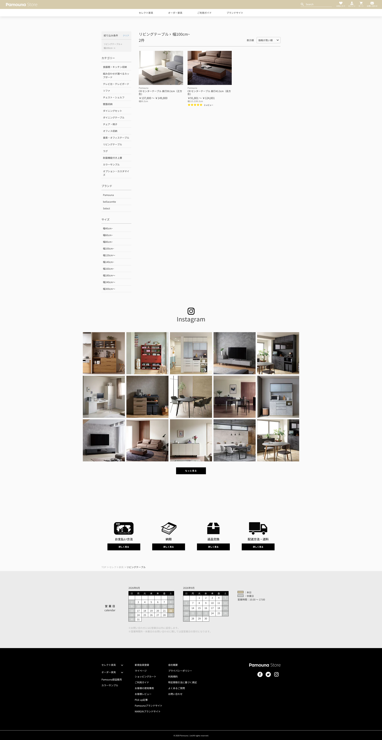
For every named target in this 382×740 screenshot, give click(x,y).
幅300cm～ (109, 289)
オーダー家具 (175, 12)
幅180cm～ (109, 275)
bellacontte (109, 201)
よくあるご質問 (176, 688)
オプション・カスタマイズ (116, 173)
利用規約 (173, 676)
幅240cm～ (109, 282)
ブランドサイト (235, 12)
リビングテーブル (112, 44)
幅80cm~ (108, 242)
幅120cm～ (109, 255)
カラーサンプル (111, 164)
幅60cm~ (108, 235)
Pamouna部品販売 (111, 679)
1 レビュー (208, 105)
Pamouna (108, 195)
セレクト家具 (146, 12)
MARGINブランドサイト (148, 711)
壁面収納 (108, 104)
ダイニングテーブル (113, 117)
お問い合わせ (175, 694)
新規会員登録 (142, 665)
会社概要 (173, 665)
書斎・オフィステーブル (116, 137)
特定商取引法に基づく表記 (182, 682)
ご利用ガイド (204, 12)
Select (106, 208)
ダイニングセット (112, 111)
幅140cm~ (108, 262)
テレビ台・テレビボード (116, 84)
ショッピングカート (145, 676)
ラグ (105, 151)
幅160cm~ (108, 268)
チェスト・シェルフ (113, 97)
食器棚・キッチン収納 (115, 67)
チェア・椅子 (110, 124)
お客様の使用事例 (144, 688)
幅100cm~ (109, 48)
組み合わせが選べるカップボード (116, 75)
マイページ (141, 670)
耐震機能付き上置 (112, 158)
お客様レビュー (143, 694)
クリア (126, 35)
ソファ (106, 90)
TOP (103, 567)
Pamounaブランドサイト (148, 705)
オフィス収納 (110, 131)
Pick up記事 (141, 700)
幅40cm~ (108, 228)
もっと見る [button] (191, 470)
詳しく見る (124, 546)
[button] (104, 353)
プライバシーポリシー (180, 670)
